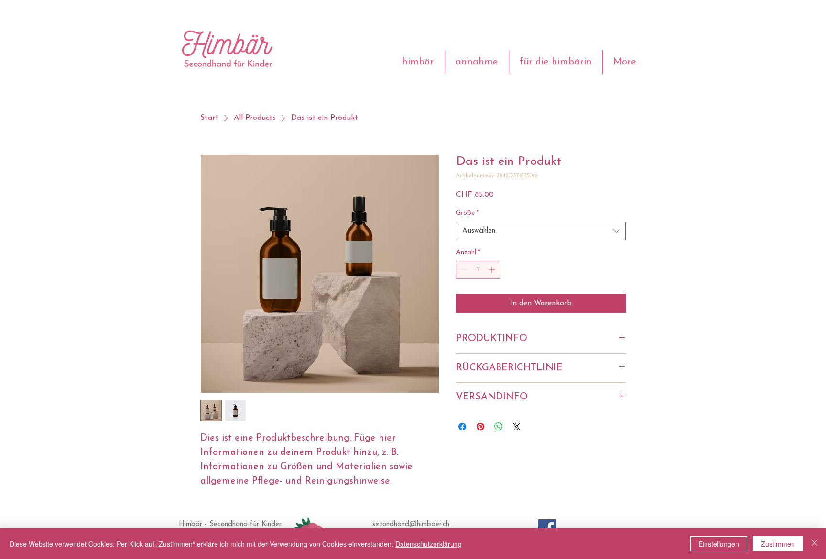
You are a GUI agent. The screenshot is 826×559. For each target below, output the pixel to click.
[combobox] (541, 231)
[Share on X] (516, 426)
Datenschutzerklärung (428, 543)
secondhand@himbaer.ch (410, 524)
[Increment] (493, 269)
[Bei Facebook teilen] (462, 426)
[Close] (814, 543)
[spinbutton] (478, 269)
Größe (467, 212)
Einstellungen (718, 543)
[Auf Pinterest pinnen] (480, 426)
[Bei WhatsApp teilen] (498, 426)
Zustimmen (778, 543)
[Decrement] (463, 269)
